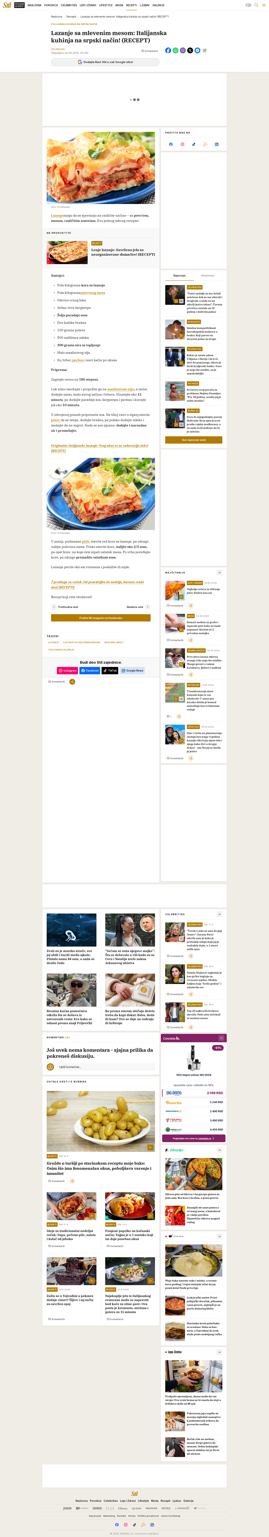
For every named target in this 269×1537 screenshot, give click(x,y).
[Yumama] (182, 1508)
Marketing (109, 1515)
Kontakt (121, 1515)
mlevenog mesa (93, 293)
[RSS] (205, 144)
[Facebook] (171, 144)
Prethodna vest (68, 606)
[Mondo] (82, 1508)
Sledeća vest (135, 606)
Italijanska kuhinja (61, 649)
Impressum (95, 1515)
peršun (78, 360)
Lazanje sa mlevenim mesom (81, 642)
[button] (149, 51)
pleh (85, 541)
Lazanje (57, 215)
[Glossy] (123, 1508)
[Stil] (7, 5)
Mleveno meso (113, 642)
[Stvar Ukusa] (200, 1508)
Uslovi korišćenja (170, 1515)
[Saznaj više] (219, 1150)
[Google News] (216, 144)
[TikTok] (193, 144)
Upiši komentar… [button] (70, 1067)
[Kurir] (67, 1508)
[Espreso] (97, 1508)
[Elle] (110, 1508)
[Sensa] (166, 1508)
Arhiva (131, 1515)
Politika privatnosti (148, 1515)
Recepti (71, 16)
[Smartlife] (151, 1508)
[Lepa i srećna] (136, 1508)
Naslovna (56, 16)
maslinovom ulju (120, 389)
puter (56, 420)
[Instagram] (182, 144)
